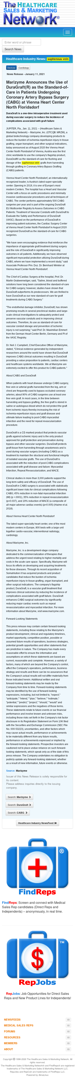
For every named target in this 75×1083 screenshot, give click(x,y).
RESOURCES (12, 1037)
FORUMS (9, 1031)
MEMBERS (10, 1043)
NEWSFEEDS (12, 1019)
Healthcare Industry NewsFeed (36, 823)
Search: (18, 797)
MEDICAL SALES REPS (18, 1025)
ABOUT (8, 1049)
